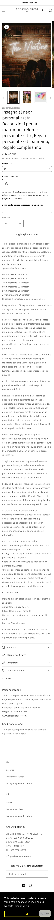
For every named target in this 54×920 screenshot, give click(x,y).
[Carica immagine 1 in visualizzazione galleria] (13, 97)
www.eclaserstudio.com (14, 715)
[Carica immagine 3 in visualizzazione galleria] (40, 97)
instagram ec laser (15, 776)
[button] (3, 10)
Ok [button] (27, 914)
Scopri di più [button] (22, 906)
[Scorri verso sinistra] (3, 98)
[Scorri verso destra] (50, 98)
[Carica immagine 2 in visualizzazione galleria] (27, 97)
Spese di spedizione (21, 158)
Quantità (6, 217)
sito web (10, 770)
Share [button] (8, 678)
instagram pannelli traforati (19, 783)
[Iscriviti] (44, 874)
